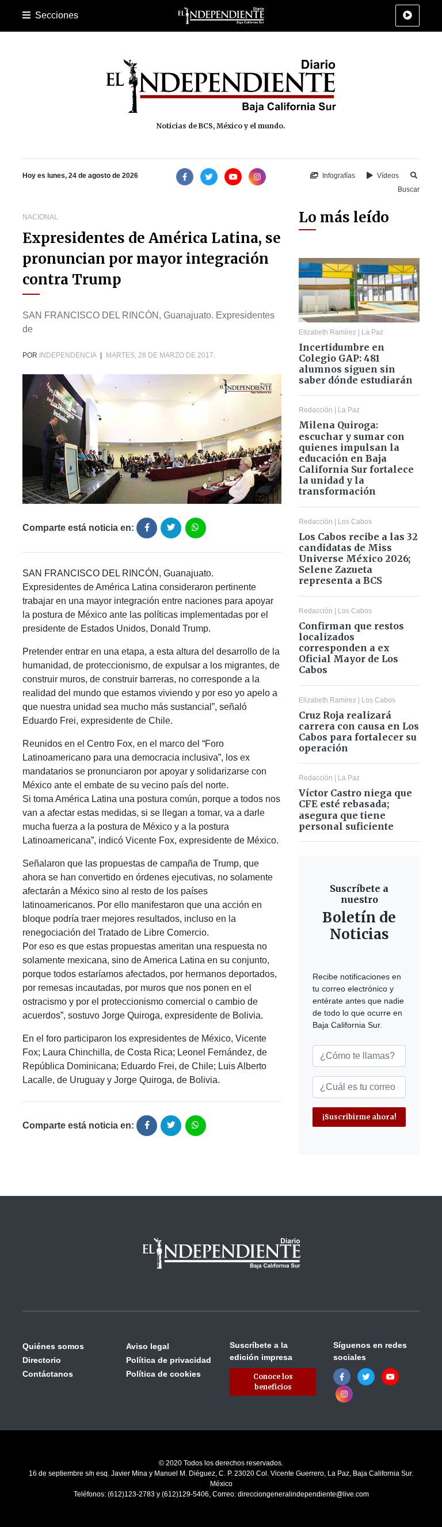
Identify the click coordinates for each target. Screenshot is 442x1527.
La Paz (372, 332)
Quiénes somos (53, 1346)
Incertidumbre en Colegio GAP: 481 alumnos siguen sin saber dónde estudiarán (356, 363)
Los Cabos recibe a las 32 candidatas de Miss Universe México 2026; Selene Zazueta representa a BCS (358, 559)
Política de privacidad (168, 1360)
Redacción (316, 410)
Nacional (40, 217)
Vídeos (387, 176)
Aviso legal (147, 1346)
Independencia (67, 355)
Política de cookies (163, 1373)
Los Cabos (355, 522)
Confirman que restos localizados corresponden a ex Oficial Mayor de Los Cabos (351, 648)
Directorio (41, 1360)
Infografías (338, 176)
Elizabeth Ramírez (327, 332)
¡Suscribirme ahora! (359, 1116)
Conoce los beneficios (273, 1381)
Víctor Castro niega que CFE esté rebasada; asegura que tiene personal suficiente (355, 809)
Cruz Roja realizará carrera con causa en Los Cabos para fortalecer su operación (359, 731)
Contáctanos (47, 1373)
